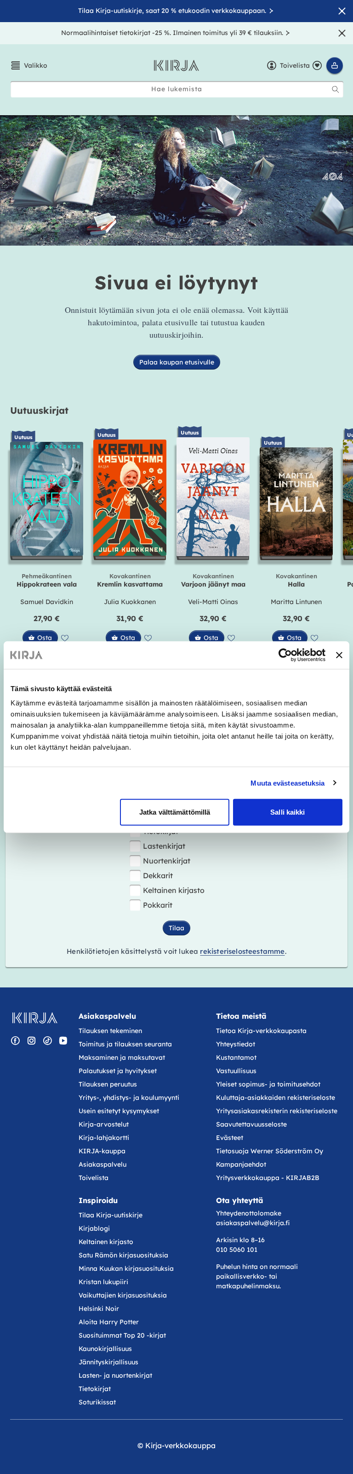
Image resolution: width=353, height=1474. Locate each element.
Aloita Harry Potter (109, 1322)
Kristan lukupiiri (103, 1282)
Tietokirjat (95, 1389)
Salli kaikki (287, 812)
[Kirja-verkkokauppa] (34, 1017)
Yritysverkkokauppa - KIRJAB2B (267, 1178)
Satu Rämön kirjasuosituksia (123, 1255)
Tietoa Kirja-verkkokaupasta (261, 1031)
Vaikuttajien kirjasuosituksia (123, 1295)
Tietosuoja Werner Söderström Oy (269, 1151)
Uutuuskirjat (39, 410)
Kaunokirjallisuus (105, 1349)
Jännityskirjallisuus (108, 1362)
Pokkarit (157, 905)
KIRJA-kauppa (102, 1151)
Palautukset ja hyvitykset (118, 1071)
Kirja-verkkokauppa (180, 1445)
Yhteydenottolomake (248, 1213)
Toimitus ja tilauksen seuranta (125, 1044)
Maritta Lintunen (296, 602)
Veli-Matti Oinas (213, 602)
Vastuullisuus (236, 1071)
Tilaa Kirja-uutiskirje (110, 1215)
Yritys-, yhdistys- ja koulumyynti (129, 1097)
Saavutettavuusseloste (251, 1124)
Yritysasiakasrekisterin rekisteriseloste (277, 1111)
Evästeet (229, 1137)
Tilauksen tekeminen (110, 1031)
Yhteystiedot (235, 1044)
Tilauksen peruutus (108, 1084)
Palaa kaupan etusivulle (176, 362)
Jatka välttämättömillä (174, 812)
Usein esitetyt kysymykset (119, 1111)
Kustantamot (236, 1057)
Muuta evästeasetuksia (288, 783)
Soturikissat (97, 1402)
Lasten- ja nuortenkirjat (115, 1375)
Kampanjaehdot (241, 1164)
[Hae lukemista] (335, 89)
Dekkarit (158, 875)
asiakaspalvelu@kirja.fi (253, 1223)
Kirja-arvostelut (104, 1124)
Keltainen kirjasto (174, 890)
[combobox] (177, 89)
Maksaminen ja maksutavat (122, 1057)
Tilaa (176, 928)
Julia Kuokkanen (130, 602)
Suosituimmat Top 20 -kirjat (122, 1335)
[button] (28, 65)
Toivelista (93, 1178)
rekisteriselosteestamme (242, 951)
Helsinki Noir (99, 1308)
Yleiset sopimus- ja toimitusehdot (268, 1084)
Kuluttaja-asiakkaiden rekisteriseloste (275, 1097)
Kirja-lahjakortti (104, 1137)
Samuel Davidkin (46, 602)
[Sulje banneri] (339, 655)
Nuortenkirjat (166, 860)
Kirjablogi (94, 1228)
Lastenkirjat (164, 846)
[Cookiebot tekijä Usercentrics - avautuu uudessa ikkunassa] (285, 655)
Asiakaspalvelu (102, 1164)
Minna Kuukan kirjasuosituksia (126, 1268)
